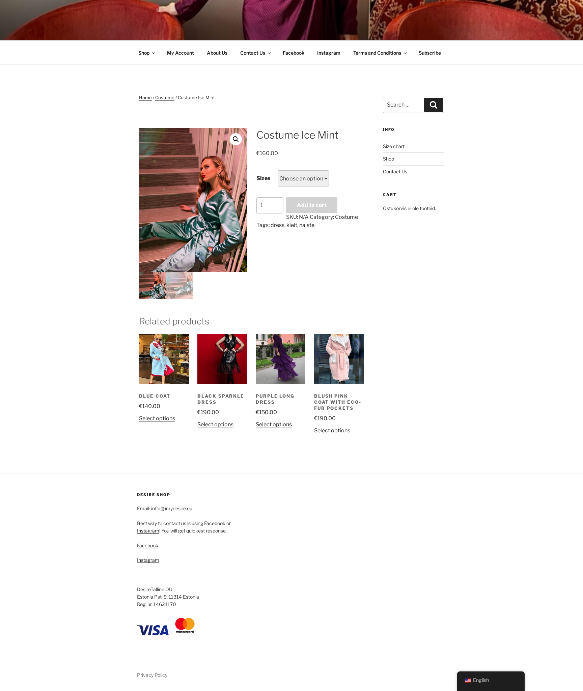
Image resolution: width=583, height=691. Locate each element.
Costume (164, 97)
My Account (180, 53)
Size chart (394, 146)
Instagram (328, 53)
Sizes (263, 178)
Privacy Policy (152, 675)
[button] (236, 139)
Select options (157, 418)
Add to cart (312, 205)
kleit (291, 225)
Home (145, 97)
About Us (217, 53)
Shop (143, 53)
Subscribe (430, 53)
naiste (306, 225)
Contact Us (252, 53)
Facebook (293, 53)
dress (277, 225)
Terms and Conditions (377, 53)
